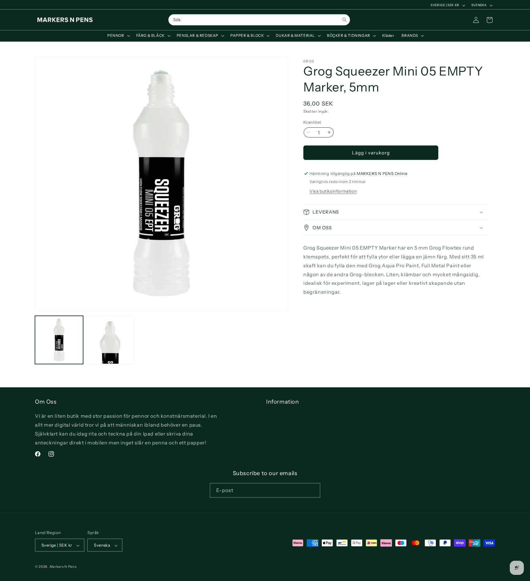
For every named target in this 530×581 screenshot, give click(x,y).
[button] (118, 35)
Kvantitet (312, 121)
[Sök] (344, 19)
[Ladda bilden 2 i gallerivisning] (110, 340)
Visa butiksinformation (333, 191)
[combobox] (259, 19)
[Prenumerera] (313, 490)
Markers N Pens (63, 567)
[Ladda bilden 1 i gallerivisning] (59, 340)
